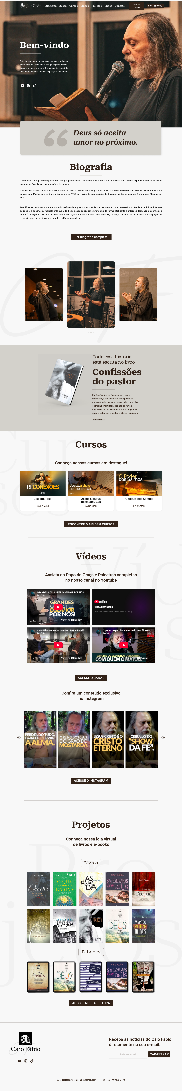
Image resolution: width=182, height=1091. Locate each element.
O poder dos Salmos (139, 498)
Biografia (51, 6)
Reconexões (42, 498)
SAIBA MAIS (98, 419)
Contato (120, 6)
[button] (88, 332)
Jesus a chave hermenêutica (91, 500)
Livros (108, 6)
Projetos (97, 6)
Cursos (73, 6)
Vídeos (84, 6)
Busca (63, 6)
